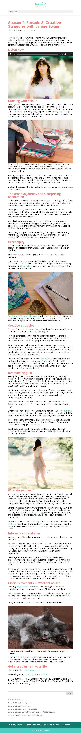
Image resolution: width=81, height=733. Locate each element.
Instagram (31, 674)
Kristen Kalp (26, 266)
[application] (40, 54)
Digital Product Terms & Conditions (42, 724)
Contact (66, 724)
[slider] (69, 54)
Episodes (31, 30)
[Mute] (65, 54)
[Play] (11, 54)
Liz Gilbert (12, 524)
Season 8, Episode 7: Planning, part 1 (20, 706)
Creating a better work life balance (24, 316)
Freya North (21, 586)
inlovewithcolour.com (31, 670)
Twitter (44, 674)
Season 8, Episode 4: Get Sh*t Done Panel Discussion (25, 715)
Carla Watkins (14, 30)
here (44, 358)
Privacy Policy (15, 724)
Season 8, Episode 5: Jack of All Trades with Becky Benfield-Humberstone (31, 712)
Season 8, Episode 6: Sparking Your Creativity (22, 709)
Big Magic (36, 521)
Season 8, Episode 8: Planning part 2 (19, 703)
